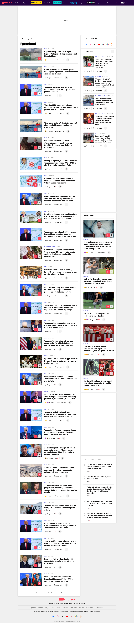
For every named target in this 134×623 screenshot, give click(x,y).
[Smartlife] (74, 607)
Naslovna (23, 39)
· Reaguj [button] (49, 60)
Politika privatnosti (94, 611)
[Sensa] (81, 607)
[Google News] (107, 44)
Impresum (44, 611)
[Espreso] (40, 607)
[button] (59, 59)
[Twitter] (94, 44)
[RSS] (112, 44)
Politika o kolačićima (76, 611)
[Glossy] (58, 607)
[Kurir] (33, 607)
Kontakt (50, 611)
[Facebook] (85, 44)
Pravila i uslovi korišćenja (61, 611)
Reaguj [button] (49, 78)
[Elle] (47, 607)
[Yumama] (90, 607)
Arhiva (86, 611)
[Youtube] (99, 44)
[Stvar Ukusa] (99, 607)
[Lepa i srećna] (65, 607)
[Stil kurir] (53, 607)
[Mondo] (7, 3)
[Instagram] (90, 44)
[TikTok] (103, 44)
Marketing (37, 611)
